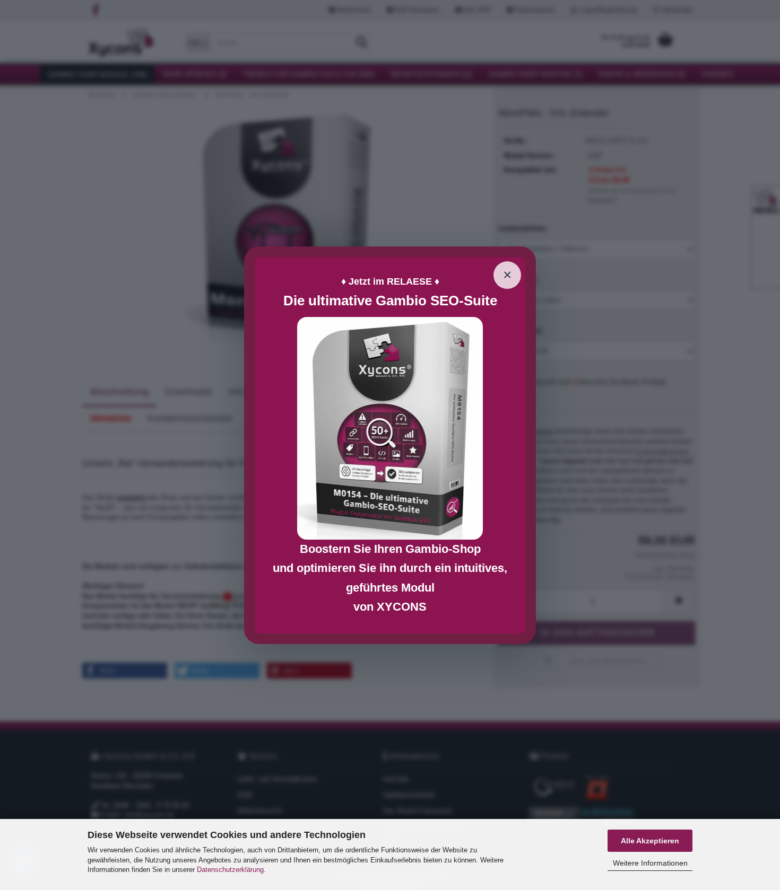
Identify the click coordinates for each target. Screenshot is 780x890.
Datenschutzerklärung (230, 870)
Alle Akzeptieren (650, 840)
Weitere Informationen (650, 863)
